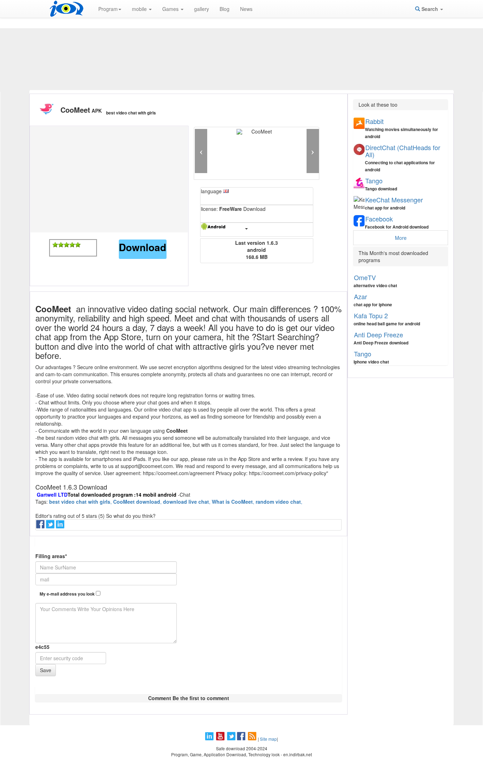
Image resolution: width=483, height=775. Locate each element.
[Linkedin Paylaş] (61, 526)
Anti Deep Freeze (378, 334)
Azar (360, 296)
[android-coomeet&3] (66, 245)
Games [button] (171, 8)
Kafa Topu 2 (371, 315)
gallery (201, 8)
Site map (268, 739)
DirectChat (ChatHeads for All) (402, 151)
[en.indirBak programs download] (66, 9)
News (246, 8)
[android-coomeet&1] (55, 245)
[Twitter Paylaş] (51, 526)
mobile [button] (140, 8)
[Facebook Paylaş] (41, 526)
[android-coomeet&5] (78, 245)
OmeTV (365, 277)
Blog (224, 8)
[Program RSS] (253, 739)
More (401, 237)
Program (108, 8)
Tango (374, 180)
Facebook (379, 218)
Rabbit (374, 121)
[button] (201, 151)
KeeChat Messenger (394, 199)
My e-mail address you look (68, 594)
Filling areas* (51, 556)
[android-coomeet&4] (72, 245)
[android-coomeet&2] (61, 245)
